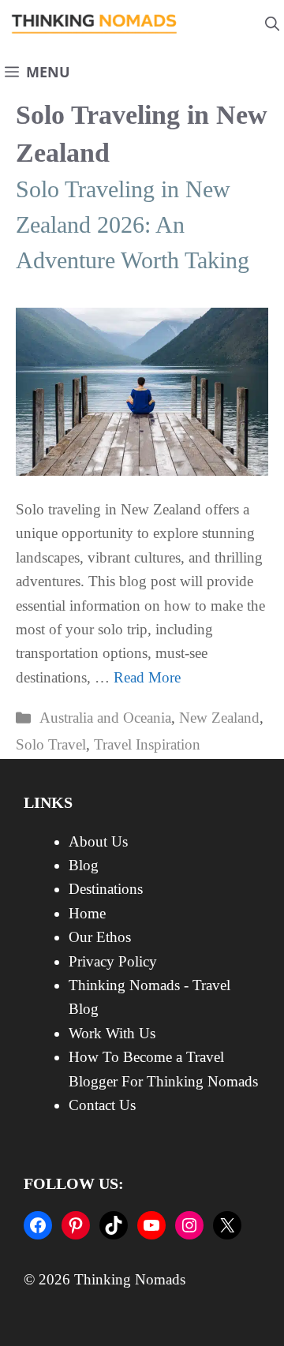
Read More (147, 677)
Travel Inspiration (147, 744)
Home (87, 913)
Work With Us (112, 1033)
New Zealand (219, 717)
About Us (98, 841)
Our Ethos (100, 937)
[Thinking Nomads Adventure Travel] (94, 24)
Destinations (106, 889)
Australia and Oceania (105, 717)
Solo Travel (51, 744)
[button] (272, 24)
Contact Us (102, 1105)
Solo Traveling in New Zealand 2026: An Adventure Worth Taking (132, 224)
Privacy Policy (113, 961)
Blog (84, 865)
